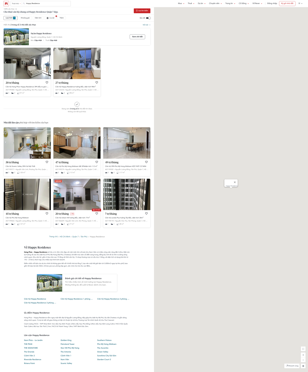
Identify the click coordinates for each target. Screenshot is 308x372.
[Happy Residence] (16, 36)
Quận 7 (75, 237)
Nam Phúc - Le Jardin (33, 340)
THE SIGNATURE (31, 348)
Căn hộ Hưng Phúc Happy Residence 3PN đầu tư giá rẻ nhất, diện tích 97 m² (27, 87)
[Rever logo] (6, 3)
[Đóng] (235, 182)
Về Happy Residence (37, 247)
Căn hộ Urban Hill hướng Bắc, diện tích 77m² (72, 218)
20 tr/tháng (12, 83)
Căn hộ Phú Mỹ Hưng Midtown (17, 218)
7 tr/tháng (111, 214)
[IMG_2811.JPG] (76, 158)
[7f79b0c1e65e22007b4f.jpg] (126, 210)
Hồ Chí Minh (57, 37)
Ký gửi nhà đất (287, 4)
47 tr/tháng (61, 162)
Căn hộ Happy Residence (35, 299)
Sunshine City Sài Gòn (106, 356)
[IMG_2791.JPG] (27, 158)
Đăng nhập (272, 4)
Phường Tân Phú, (35, 169)
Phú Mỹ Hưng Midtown (106, 344)
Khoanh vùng (293, 366)
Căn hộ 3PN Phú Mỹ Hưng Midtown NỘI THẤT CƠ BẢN (125, 166)
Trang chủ (53, 237)
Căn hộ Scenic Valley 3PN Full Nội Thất (20, 166)
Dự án (200, 4)
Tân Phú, (35, 90)
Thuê (190, 4)
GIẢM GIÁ (58, 181)
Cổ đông (242, 4)
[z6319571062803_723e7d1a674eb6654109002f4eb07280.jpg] (27, 210)
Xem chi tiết (137, 37)
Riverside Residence (32, 360)
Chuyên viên (214, 4)
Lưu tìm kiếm (143, 11)
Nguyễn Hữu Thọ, (121, 221)
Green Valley (102, 352)
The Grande (29, 352)
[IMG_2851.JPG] (126, 158)
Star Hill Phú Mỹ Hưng (70, 348)
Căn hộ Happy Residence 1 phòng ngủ (77, 299)
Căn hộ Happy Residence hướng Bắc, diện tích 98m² (75, 87)
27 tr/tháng (61, 83)
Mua (180, 4)
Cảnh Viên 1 (66, 356)
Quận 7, (50, 37)
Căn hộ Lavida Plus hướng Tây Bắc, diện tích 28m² (124, 218)
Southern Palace (104, 340)
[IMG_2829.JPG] (27, 79)
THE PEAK (28, 344)
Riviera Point (29, 364)
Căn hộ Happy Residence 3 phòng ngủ (40, 303)
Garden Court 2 (104, 360)
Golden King (66, 340)
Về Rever (256, 4)
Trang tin (229, 4)
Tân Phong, (83, 221)
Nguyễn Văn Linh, (22, 169)
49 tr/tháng (112, 162)
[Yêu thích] (47, 82)
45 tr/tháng (12, 214)
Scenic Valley (66, 364)
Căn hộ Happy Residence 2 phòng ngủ (113, 299)
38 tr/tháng (12, 162)
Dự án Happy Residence (41, 34)
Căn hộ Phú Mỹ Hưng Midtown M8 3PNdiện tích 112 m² (76, 166)
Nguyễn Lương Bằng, (38, 37)
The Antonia (66, 352)
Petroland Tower (68, 344)
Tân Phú (84, 237)
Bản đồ (142, 18)
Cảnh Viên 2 (29, 356)
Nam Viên (65, 360)
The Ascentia (102, 348)
